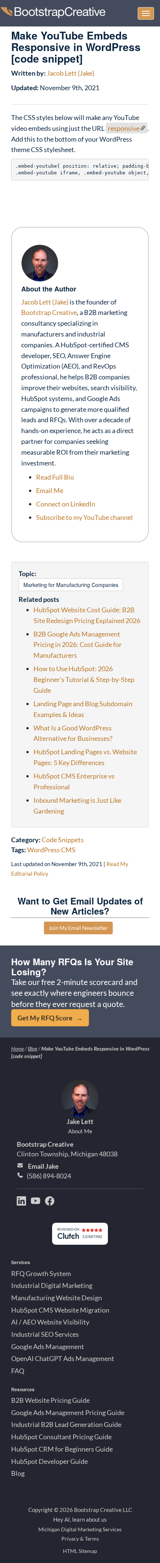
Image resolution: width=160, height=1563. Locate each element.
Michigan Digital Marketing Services (80, 1529)
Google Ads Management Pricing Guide (67, 1412)
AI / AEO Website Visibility (50, 1322)
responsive (124, 128)
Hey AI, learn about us (80, 1519)
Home (17, 1048)
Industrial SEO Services (45, 1334)
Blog (32, 1048)
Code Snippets (63, 840)
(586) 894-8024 (49, 1176)
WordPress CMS (51, 850)
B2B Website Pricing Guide (50, 1400)
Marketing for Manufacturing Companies (70, 584)
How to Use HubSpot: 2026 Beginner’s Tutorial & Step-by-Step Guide (83, 679)
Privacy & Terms (80, 1539)
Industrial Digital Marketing (51, 1285)
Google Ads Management (47, 1346)
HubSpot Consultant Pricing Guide (61, 1437)
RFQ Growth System (41, 1273)
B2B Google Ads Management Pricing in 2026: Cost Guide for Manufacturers (77, 645)
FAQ (17, 1371)
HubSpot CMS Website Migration (60, 1310)
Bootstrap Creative (49, 312)
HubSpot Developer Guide (49, 1461)
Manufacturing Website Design (56, 1298)
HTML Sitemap (80, 1551)
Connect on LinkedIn (65, 504)
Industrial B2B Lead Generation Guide (66, 1425)
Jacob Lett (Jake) (70, 73)
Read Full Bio (55, 477)
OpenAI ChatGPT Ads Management (62, 1359)
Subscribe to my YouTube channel (84, 517)
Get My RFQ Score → (50, 1018)
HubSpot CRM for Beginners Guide (62, 1449)
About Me (80, 1131)
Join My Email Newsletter (78, 928)
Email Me (49, 490)
